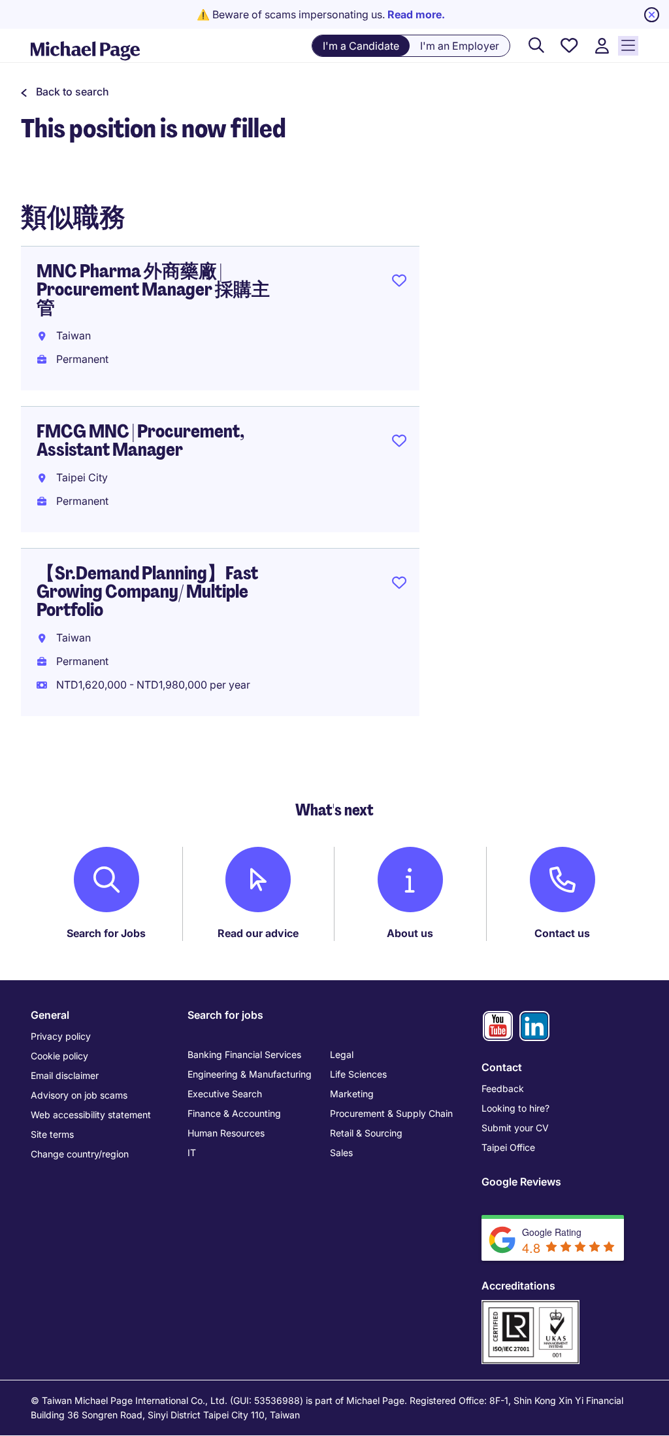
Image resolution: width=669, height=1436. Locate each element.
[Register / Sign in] (601, 46)
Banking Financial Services (244, 1054)
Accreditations (518, 1285)
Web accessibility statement (91, 1114)
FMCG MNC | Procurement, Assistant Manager (140, 440)
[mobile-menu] (628, 46)
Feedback (502, 1088)
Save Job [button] (399, 283)
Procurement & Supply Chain (391, 1113)
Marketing (352, 1093)
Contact (501, 1067)
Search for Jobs (106, 933)
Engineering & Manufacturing (250, 1074)
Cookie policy (59, 1055)
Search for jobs (225, 1015)
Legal (341, 1054)
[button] (65, 91)
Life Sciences (358, 1074)
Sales (341, 1152)
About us (410, 933)
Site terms (52, 1134)
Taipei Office (508, 1147)
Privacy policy (61, 1036)
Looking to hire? (515, 1108)
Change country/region (80, 1153)
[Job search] (536, 46)
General (50, 1015)
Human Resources (226, 1132)
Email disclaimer (65, 1075)
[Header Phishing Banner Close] (651, 14)
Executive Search (225, 1093)
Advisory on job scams (79, 1095)
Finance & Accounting (234, 1113)
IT (192, 1152)
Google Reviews (521, 1181)
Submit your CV (515, 1127)
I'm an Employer (459, 45)
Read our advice (258, 933)
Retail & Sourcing (366, 1132)
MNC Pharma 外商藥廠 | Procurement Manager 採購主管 (153, 289)
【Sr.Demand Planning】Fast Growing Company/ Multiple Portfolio (147, 591)
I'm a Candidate (361, 45)
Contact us (562, 933)
